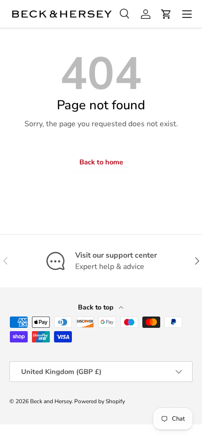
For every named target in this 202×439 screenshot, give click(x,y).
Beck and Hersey (50, 401)
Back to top (96, 307)
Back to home (101, 162)
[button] (166, 14)
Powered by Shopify (99, 401)
